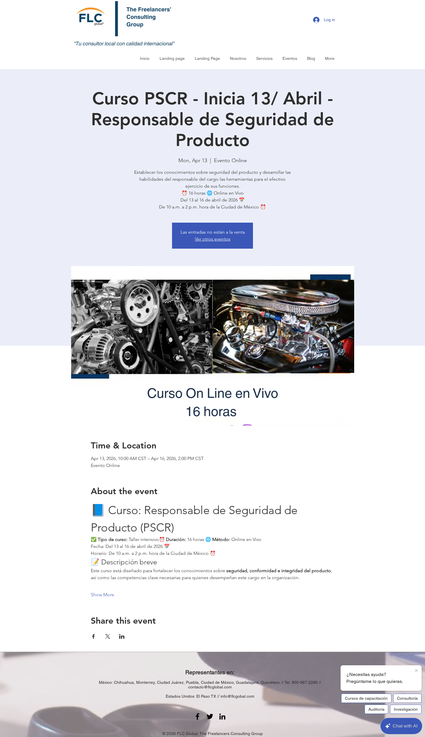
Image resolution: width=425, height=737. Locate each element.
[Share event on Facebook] (93, 636)
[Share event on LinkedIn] (122, 636)
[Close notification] (416, 670)
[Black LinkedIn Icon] (222, 716)
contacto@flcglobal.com (210, 687)
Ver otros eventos (212, 239)
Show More (102, 594)
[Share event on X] (107, 636)
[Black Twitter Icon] (210, 716)
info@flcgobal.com (237, 696)
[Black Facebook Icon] (197, 716)
